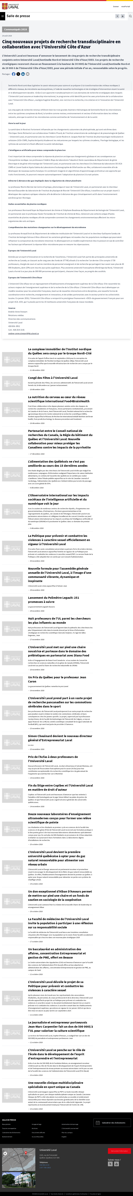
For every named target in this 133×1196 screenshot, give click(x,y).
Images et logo (36, 1124)
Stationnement (7, 1137)
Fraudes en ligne (95, 1194)
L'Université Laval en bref (70, 1128)
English (64, 1137)
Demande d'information (119, 1151)
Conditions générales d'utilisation (76, 1194)
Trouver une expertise (9, 1128)
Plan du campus (67, 1132)
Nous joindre (6, 1124)
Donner (116, 6)
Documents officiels (38, 1132)
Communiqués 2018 (15, 29)
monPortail (125, 6)
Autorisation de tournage (70, 1124)
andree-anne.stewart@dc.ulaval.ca (23, 333)
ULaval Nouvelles (37, 1137)
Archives (35, 1128)
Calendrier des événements (11, 1132)
